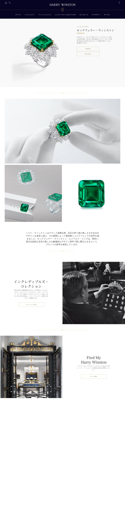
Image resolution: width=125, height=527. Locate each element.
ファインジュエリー (45, 15)
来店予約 (88, 49)
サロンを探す (93, 376)
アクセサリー (96, 15)
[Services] (6, 2)
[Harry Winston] (62, 5)
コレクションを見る (31, 304)
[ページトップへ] (122, 524)
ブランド (18, 15)
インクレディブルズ (82, 26)
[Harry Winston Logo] (62, 10)
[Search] (9, 2)
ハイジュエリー (30, 15)
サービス (107, 15)
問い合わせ (88, 54)
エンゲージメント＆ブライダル (65, 15)
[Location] (119, 2)
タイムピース (83, 15)
